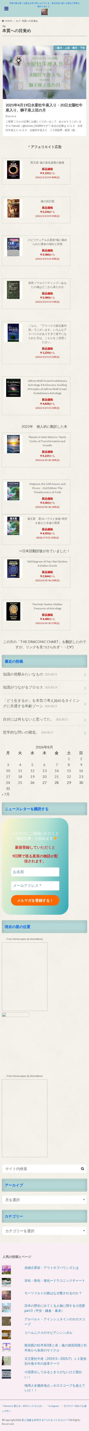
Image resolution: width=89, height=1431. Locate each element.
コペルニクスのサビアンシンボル (48, 1332)
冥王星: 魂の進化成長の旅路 (47, 162)
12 (32, 770)
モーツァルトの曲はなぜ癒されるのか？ (53, 1293)
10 (8, 770)
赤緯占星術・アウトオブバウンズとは (51, 1268)
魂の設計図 (47, 201)
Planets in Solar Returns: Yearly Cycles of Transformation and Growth (47, 441)
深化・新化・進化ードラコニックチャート (54, 1280)
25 (20, 782)
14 (57, 770)
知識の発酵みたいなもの (30, 674)
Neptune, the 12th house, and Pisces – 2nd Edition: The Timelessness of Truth (47, 488)
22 (69, 776)
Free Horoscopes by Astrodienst (25, 939)
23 (81, 776)
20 (44, 776)
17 (8, 776)
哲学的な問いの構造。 (28, 732)
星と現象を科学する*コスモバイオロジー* (45, 1419)
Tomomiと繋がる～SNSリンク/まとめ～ (23, 1405)
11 (20, 770)
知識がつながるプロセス (30, 687)
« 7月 (6, 794)
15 (69, 770)
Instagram (53, 1405)
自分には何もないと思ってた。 (35, 719)
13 (44, 770)
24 (8, 782)
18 (20, 776)
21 (57, 776)
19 (32, 776)
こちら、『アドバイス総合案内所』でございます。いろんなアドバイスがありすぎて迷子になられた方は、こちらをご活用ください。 (47, 334)
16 (81, 770)
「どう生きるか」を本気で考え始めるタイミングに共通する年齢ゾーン (41, 703)
